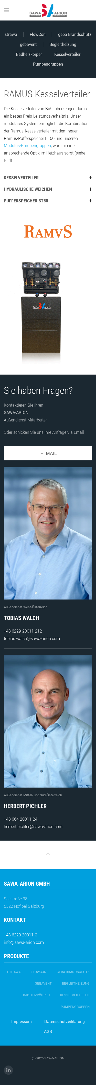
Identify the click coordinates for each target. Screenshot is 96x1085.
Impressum (21, 1021)
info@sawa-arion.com (24, 942)
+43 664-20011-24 (20, 819)
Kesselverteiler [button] (21, 177)
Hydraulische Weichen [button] (28, 189)
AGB (48, 1031)
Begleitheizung (62, 44)
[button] (6, 10)
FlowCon (38, 34)
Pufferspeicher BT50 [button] (26, 200)
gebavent (28, 44)
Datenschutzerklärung (64, 1021)
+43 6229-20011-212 (23, 631)
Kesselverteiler (67, 54)
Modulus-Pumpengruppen (27, 145)
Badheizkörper (29, 54)
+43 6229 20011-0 (20, 935)
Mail (51, 453)
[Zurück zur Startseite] (48, 10)
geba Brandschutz (74, 34)
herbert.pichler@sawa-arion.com (33, 826)
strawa (11, 34)
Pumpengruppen (48, 64)
